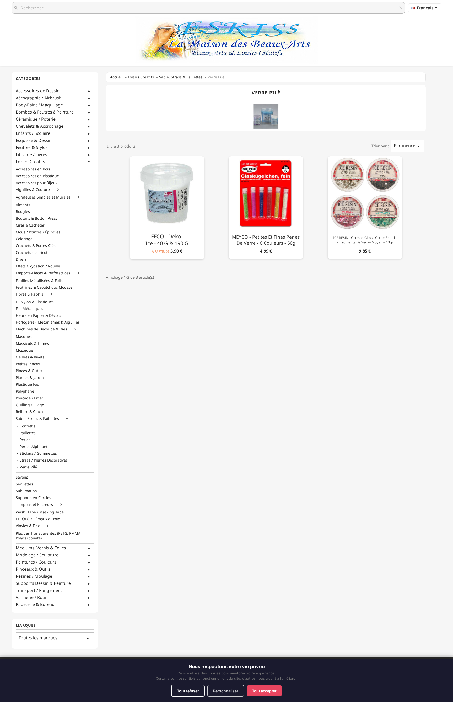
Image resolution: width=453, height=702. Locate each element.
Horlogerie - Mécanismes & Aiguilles (48, 322)
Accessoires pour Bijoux (36, 182)
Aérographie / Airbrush (39, 98)
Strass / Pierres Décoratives (44, 460)
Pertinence (408, 146)
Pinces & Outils (29, 370)
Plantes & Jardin (30, 377)
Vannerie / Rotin (32, 597)
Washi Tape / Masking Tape (40, 512)
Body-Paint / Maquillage (39, 105)
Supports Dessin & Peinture (43, 583)
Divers (21, 259)
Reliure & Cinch (29, 411)
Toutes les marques (55, 638)
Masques (24, 336)
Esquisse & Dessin (34, 140)
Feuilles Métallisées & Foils (39, 280)
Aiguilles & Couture (33, 189)
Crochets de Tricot (31, 252)
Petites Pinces (28, 364)
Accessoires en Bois (33, 169)
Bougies (23, 211)
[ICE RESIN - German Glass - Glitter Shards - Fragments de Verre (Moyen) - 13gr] (365, 206)
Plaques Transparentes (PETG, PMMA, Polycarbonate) (49, 535)
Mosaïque (24, 350)
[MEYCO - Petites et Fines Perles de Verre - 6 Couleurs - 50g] (266, 206)
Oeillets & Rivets (30, 357)
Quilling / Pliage (30, 405)
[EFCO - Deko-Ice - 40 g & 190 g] (167, 206)
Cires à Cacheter (30, 225)
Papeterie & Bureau (35, 604)
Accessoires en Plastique (37, 176)
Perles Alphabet (33, 446)
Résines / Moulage (34, 576)
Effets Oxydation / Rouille (38, 266)
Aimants (23, 204)
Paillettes (28, 433)
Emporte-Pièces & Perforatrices (43, 273)
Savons (22, 477)
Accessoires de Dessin (38, 91)
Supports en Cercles (33, 497)
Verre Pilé (28, 467)
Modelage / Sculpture (37, 555)
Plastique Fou (27, 384)
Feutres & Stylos (32, 147)
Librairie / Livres (31, 154)
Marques (26, 625)
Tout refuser (188, 691)
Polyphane (25, 391)
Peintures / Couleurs (36, 562)
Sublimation (26, 491)
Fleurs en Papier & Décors (38, 315)
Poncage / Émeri (30, 398)
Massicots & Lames (32, 343)
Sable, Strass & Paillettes (37, 418)
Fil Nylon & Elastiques (35, 301)
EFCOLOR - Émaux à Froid (38, 519)
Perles (25, 439)
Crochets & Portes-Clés (36, 245)
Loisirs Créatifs (30, 161)
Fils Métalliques (29, 308)
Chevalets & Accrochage (39, 126)
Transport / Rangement (39, 590)
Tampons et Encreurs (34, 504)
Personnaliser (225, 691)
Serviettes (24, 484)
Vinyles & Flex (28, 525)
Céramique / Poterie (36, 119)
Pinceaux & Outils (33, 569)
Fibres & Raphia (30, 294)
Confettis (27, 426)
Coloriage (24, 239)
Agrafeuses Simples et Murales (43, 197)
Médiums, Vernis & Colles (41, 548)
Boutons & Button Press (36, 218)
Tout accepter (264, 691)
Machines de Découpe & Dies (41, 329)
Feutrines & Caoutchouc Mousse (44, 287)
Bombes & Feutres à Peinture (45, 112)
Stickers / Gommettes (38, 453)
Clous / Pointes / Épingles (38, 232)
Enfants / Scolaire (33, 133)
